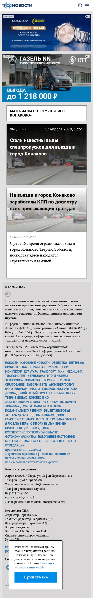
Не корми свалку (62, 393)
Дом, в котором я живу (22, 402)
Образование (14, 384)
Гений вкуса (38, 393)
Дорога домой (16, 393)
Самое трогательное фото (24, 419)
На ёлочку (50, 402)
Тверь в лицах (16, 398)
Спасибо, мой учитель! (59, 389)
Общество (59, 363)
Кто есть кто (66, 441)
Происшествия (16, 367)
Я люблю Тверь (16, 424)
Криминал (37, 367)
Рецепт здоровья (57, 411)
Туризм (52, 367)
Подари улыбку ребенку (23, 411)
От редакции (14, 445)
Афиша (35, 389)
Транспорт (48, 371)
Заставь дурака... (17, 415)
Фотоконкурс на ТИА (20, 437)
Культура (31, 371)
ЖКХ (61, 371)
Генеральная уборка (61, 419)
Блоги (50, 441)
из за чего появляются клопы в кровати (32, 462)
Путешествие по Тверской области (31, 432)
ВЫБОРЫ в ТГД (37, 384)
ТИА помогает (15, 376)
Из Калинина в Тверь (45, 406)
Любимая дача (16, 406)
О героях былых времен (48, 424)
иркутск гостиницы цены (23, 450)
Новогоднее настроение (56, 437)
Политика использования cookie (34, 565)
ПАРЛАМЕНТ (68, 402)
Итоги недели (57, 376)
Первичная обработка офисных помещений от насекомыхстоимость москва (37, 456)
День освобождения (48, 415)
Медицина (74, 371)
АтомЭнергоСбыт (61, 384)
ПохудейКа (40, 428)
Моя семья (13, 441)
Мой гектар (13, 371)
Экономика (14, 380)
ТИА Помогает (33, 441)
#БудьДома (36, 376)
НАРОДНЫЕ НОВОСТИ (35, 363)
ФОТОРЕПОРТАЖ (16, 389)
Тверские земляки (56, 380)
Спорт (65, 367)
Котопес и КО (39, 398)
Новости (11, 363)
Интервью (76, 363)
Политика (32, 380)
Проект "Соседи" (17, 428)
